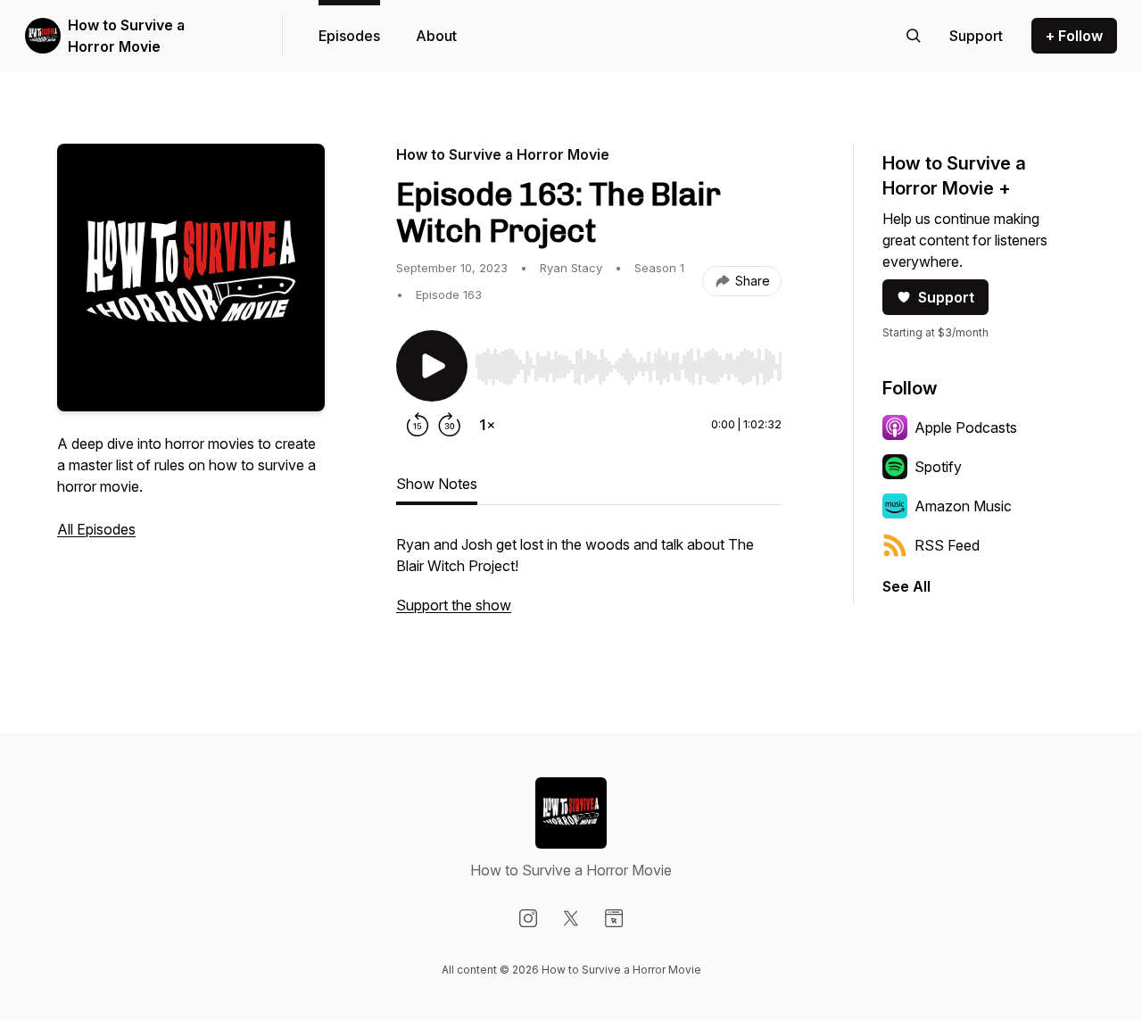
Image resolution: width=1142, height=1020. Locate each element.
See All (906, 586)
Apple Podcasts (965, 427)
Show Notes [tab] (436, 484)
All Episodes (96, 529)
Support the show (453, 605)
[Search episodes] (913, 35)
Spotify (938, 467)
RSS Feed (947, 545)
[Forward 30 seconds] (449, 424)
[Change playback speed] (487, 424)
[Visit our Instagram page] (528, 918)
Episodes (349, 36)
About (436, 36)
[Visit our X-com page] (571, 918)
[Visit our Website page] (614, 918)
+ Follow (1074, 36)
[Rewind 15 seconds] (417, 424)
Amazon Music (963, 506)
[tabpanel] (589, 584)
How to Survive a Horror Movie (126, 35)
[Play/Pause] (432, 366)
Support (946, 297)
